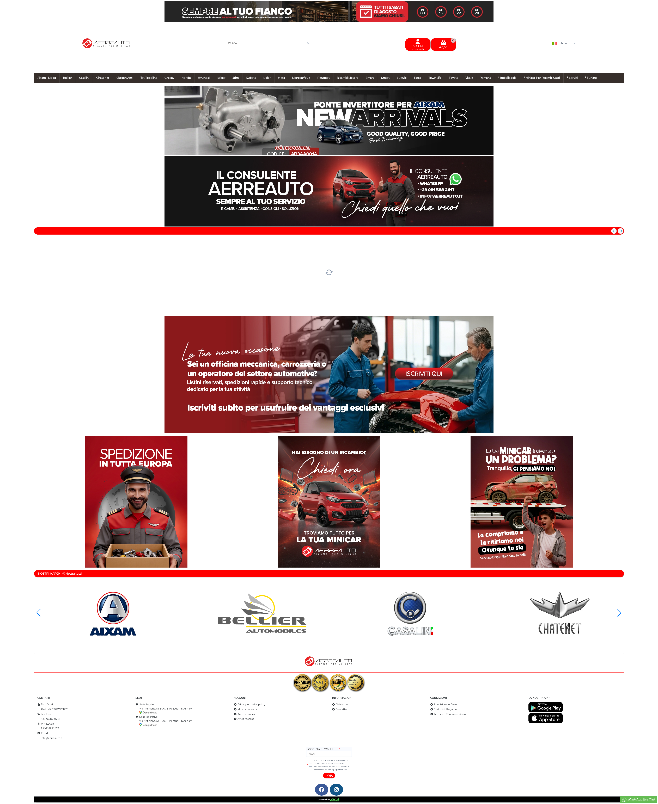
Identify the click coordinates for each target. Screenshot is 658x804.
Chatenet (102, 77)
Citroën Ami (124, 77)
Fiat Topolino (148, 77)
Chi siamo (342, 704)
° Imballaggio (507, 77)
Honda (186, 77)
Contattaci (342, 709)
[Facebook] (321, 790)
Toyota (453, 77)
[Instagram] (336, 790)
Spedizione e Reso (445, 704)
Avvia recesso (245, 718)
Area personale (246, 714)
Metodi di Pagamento (447, 709)
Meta (281, 77)
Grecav (169, 77)
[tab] (596, 150)
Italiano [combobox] (562, 43)
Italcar (221, 77)
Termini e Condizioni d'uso (450, 714)
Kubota (251, 77)
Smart (370, 77)
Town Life (435, 77)
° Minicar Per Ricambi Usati (542, 77)
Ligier (267, 77)
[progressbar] (329, 272)
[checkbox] (310, 765)
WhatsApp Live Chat (641, 799)
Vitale (469, 77)
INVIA (329, 775)
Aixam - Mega (47, 77)
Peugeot (323, 77)
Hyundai (204, 77)
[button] (613, 150)
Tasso (417, 77)
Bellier (67, 77)
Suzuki (401, 77)
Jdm (236, 77)
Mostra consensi (247, 709)
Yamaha (485, 77)
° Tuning (591, 77)
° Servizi (572, 77)
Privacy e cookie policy (251, 704)
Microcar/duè (301, 77)
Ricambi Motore (347, 77)
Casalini (84, 77)
